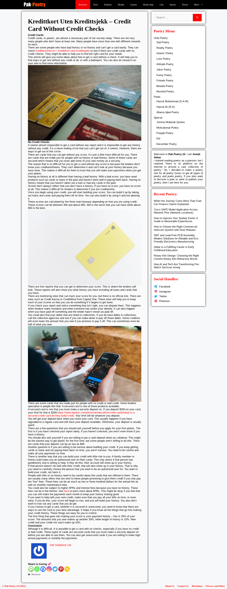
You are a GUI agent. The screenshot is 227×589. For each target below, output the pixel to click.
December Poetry (166, 144)
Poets (157, 96)
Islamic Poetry (164, 53)
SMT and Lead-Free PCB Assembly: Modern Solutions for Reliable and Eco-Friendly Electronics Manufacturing (176, 238)
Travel (185, 4)
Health (121, 4)
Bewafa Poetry (164, 86)
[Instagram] (49, 569)
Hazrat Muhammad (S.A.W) (172, 101)
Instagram (165, 291)
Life (162, 4)
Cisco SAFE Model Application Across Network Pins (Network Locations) (176, 211)
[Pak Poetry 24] (34, 4)
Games (133, 4)
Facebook (164, 286)
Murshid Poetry (165, 91)
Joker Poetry (163, 69)
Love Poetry (163, 58)
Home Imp (148, 4)
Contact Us (183, 586)
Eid (158, 138)
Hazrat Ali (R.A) (165, 106)
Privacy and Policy (215, 586)
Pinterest (164, 301)
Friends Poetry (164, 80)
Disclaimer (197, 586)
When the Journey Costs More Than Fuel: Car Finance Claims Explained (178, 202)
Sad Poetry (162, 42)
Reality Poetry (164, 47)
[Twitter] (55, 569)
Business (83, 4)
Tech (95, 4)
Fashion (108, 4)
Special (158, 117)
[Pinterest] (61, 569)
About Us (169, 586)
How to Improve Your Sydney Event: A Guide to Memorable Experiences (176, 220)
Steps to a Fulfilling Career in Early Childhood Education (174, 249)
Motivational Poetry (167, 127)
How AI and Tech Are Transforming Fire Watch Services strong (176, 266)
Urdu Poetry (161, 38)
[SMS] (31, 569)
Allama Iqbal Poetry (167, 112)
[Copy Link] (67, 569)
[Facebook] (43, 569)
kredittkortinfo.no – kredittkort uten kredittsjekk (63, 50)
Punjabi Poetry (164, 133)
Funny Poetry (164, 75)
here (66, 491)
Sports (173, 4)
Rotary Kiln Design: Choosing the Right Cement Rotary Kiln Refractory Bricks (176, 257)
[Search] (197, 17)
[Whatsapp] (37, 569)
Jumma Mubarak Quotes (170, 122)
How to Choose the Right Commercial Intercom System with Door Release (175, 228)
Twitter (163, 296)
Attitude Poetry (165, 64)
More (196, 4)
